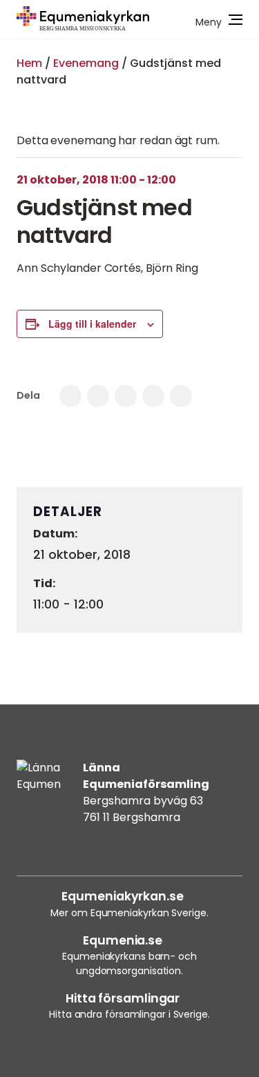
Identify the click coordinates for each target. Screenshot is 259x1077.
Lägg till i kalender (92, 323)
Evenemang (86, 63)
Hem (29, 63)
